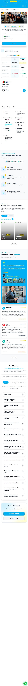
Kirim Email (15, 518)
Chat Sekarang (15, 513)
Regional (11, 215)
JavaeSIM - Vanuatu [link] (15, 9)
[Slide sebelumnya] (12, 244)
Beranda (2, 9)
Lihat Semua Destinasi (6, 219)
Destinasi (7, 9)
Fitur (14, 106)
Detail (3, 106)
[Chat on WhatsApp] (25, 683)
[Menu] (26, 6)
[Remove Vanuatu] (8, 36)
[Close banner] (26, 2)
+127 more (10, 82)
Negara (4, 215)
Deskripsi (9, 106)
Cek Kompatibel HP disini (8, 125)
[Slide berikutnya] (15, 244)
